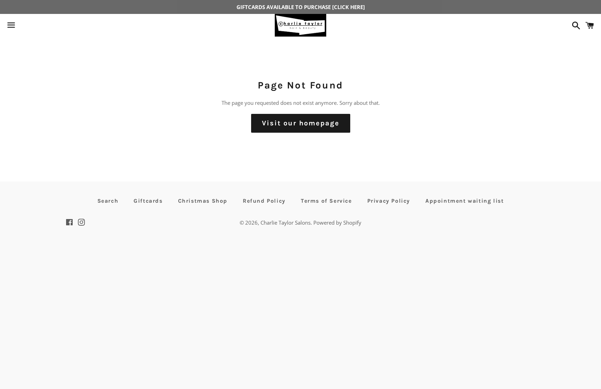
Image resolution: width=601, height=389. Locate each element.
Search (108, 200)
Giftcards (148, 200)
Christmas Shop (202, 200)
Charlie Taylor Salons (286, 222)
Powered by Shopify (337, 222)
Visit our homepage (300, 123)
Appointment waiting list (464, 200)
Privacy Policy (388, 200)
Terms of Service (326, 200)
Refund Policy (264, 200)
